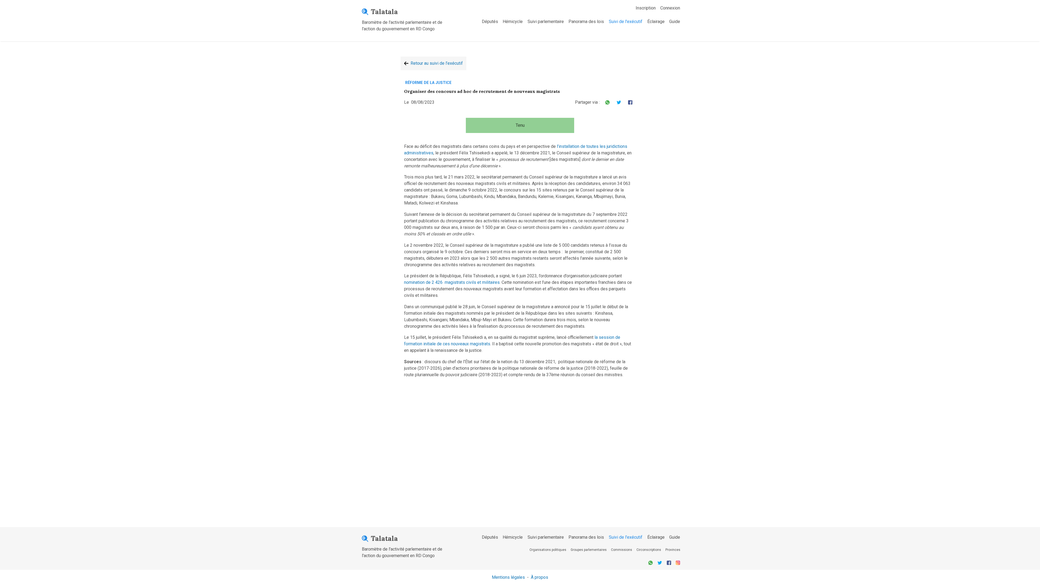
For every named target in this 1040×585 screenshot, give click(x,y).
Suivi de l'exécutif (625, 21)
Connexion (670, 8)
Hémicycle (513, 21)
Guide (674, 21)
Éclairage (656, 21)
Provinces (672, 550)
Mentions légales (508, 577)
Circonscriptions (648, 550)
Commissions (621, 550)
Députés (490, 21)
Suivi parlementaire (546, 21)
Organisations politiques (547, 550)
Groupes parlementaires (589, 550)
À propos (539, 577)
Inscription (646, 8)
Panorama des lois (586, 21)
